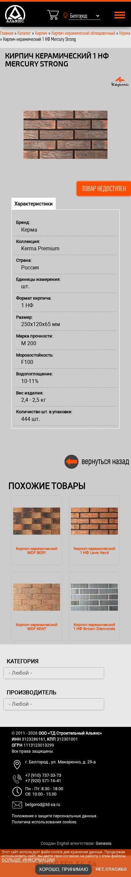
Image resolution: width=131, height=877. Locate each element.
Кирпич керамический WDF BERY (36, 550)
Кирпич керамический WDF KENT (36, 626)
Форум (119, 843)
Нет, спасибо (111, 869)
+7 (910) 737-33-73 (43, 775)
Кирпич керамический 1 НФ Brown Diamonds (94, 626)
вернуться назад (105, 461)
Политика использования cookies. (44, 822)
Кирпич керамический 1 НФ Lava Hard (94, 550)
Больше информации (28, 860)
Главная (6, 33)
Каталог (24, 33)
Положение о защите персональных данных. (54, 816)
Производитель (31, 692)
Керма (124, 33)
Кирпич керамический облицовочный (83, 33)
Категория (23, 661)
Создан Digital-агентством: (76, 843)
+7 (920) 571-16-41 (43, 780)
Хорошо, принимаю (63, 869)
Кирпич (41, 33)
